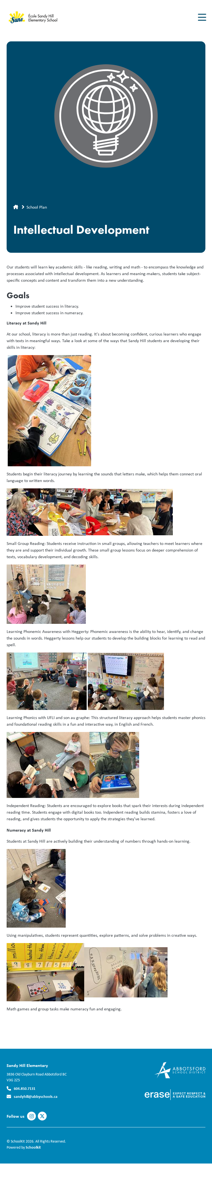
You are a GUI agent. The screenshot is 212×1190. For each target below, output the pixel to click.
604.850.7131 (24, 1088)
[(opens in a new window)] (179, 1069)
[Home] (40, 17)
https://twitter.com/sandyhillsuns (42, 1116)
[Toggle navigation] (201, 17)
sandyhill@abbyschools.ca (35, 1096)
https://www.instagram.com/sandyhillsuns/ (32, 1116)
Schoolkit (33, 1147)
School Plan (36, 207)
